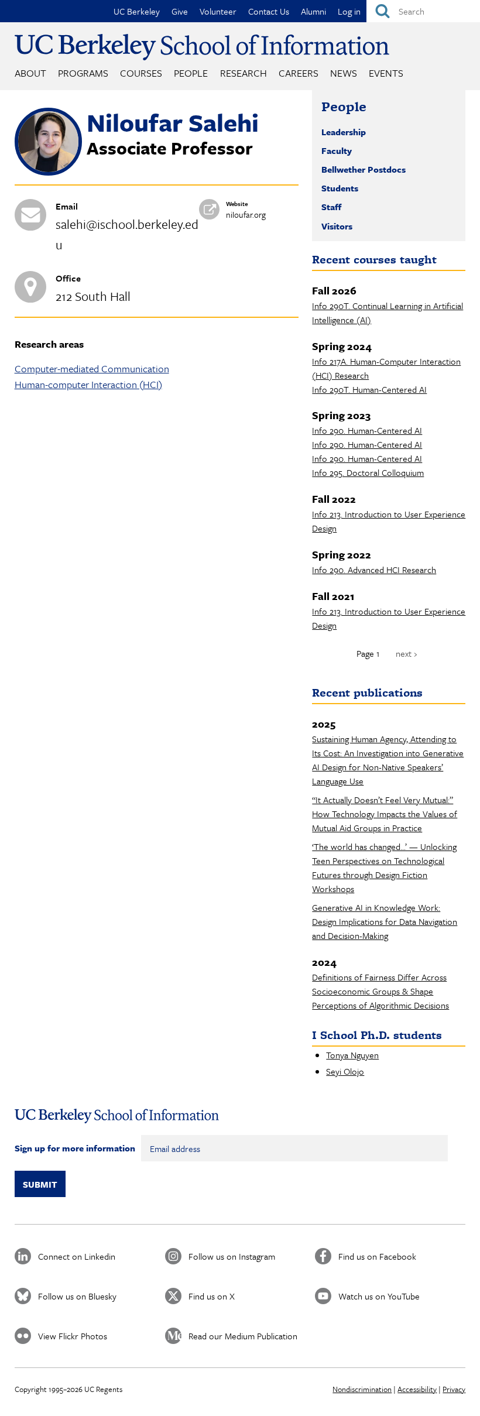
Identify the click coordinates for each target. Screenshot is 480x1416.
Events (386, 73)
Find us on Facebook (377, 1256)
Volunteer (218, 11)
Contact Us (268, 11)
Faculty (336, 150)
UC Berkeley (137, 11)
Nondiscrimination (362, 1389)
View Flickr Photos (72, 1335)
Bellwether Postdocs (363, 169)
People (191, 73)
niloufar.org (246, 214)
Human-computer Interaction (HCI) (88, 384)
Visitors (336, 226)
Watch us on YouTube (379, 1296)
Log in (349, 11)
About (30, 73)
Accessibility (417, 1389)
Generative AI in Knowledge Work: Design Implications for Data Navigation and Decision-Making (384, 921)
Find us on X (211, 1296)
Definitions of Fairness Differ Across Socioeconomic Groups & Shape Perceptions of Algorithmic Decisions (380, 991)
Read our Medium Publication (242, 1335)
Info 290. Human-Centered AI (367, 430)
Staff (331, 206)
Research (243, 73)
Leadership (343, 131)
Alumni (313, 11)
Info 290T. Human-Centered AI (369, 389)
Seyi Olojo (345, 1071)
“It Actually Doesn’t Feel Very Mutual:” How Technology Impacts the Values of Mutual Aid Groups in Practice (384, 813)
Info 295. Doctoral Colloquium (368, 472)
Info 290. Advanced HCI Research (374, 569)
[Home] (202, 47)
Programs (83, 73)
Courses (141, 73)
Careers (298, 73)
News (343, 73)
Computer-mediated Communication (92, 368)
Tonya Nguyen (352, 1054)
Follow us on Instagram (231, 1256)
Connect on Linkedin (76, 1256)
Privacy (454, 1389)
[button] (48, 172)
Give (180, 11)
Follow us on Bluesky (77, 1296)
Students (339, 187)
